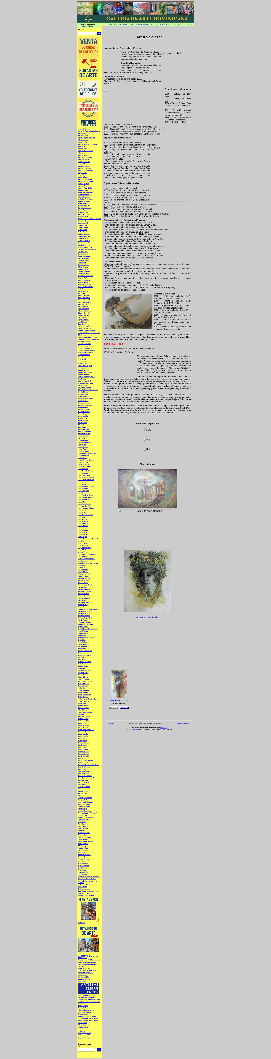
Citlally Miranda (84, 258)
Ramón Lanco (83, 749)
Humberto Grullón (84, 431)
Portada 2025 (83, 1027)
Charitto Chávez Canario (87, 249)
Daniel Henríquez (84, 284)
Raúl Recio (82, 758)
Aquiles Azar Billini (85, 188)
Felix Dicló (82, 359)
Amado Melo (82, 164)
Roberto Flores (83, 773)
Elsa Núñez (82, 324)
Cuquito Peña (83, 278)
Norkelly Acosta (84, 979)
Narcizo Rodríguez (85, 651)
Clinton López (83, 267)
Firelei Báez (82, 1023)
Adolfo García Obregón (86, 137)
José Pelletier (83, 488)
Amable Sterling (84, 162)
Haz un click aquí (132, 729)
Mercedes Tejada (84, 622)
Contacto (146, 24)
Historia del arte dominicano (88, 891)
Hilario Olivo (82, 423)
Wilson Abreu (83, 863)
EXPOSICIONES (175, 24)
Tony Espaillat (83, 826)
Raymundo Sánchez (85, 760)
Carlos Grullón (83, 232)
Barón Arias (82, 203)
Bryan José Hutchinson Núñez (89, 219)
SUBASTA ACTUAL (115, 24)
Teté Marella (82, 808)
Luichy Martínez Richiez (87, 554)
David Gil (81, 293)
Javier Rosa (82, 449)
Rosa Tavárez (83, 780)
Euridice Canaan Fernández (88, 339)
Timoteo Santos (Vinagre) (87, 813)
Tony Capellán (83, 824)
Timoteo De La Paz (85, 811)
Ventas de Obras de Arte (87, 879)
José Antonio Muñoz (85, 471)
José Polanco (83, 493)
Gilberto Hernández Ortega (88, 390)
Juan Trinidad (83, 523)
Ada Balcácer (83, 135)
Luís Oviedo (82, 567)
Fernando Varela (84, 355)
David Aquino (83, 291)
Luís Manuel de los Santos (88, 563)
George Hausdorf (84, 381)
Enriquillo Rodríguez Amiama (89, 333)
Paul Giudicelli (83, 683)
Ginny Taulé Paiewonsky (87, 962)
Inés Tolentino (83, 436)
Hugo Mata (82, 427)
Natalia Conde (83, 653)
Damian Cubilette (84, 280)
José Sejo (81, 501)
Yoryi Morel (82, 870)
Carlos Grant (82, 230)
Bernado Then (83, 212)
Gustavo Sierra (83, 403)
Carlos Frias (82, 225)
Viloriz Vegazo (83, 846)
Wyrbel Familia (83, 865)
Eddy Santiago (83, 309)
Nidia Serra (82, 659)
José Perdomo (83, 491)
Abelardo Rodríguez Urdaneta (89, 131)
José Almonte (83, 469)
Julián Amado (83, 526)
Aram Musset (83, 190)
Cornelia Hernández (85, 269)
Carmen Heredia (84, 243)
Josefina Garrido (84, 506)
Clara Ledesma (83, 260)
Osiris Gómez (83, 677)
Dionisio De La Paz (85, 300)
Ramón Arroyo (83, 745)
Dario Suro (82, 289)
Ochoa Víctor (83, 668)
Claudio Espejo (83, 265)
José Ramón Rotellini (86, 497)
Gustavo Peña (83, 401)
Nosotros (139, 24)
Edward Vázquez (84, 315)
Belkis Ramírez (83, 210)
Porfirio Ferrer (83, 719)
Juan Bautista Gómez (86, 508)
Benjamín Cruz (83, 205)
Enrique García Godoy (86, 330)
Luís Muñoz (82, 565)
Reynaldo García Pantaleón (88, 765)
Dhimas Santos (83, 295)
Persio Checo (83, 705)
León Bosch (82, 543)
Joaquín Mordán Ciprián (87, 453)
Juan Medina (82, 519)
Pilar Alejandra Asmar (86, 1010)
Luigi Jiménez (83, 556)
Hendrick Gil (82, 418)
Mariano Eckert (83, 594)
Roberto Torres (83, 771)
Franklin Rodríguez (85, 366)
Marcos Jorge (83, 583)
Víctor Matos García (85, 841)
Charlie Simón (83, 251)
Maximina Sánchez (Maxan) (88, 609)
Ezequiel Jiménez (84, 341)
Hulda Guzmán (83, 429)
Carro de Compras (84, 1033)
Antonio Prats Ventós (86, 181)
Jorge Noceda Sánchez (86, 460)
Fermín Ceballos (84, 348)
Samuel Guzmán (84, 787)
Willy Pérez (82, 861)
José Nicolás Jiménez (86, 486)
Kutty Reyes (82, 537)
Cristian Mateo (83, 273)
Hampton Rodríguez (85, 405)
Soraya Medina (83, 800)
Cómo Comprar (128, 24)
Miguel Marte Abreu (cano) (88, 629)
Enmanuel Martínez (85, 328)
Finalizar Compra (84, 1034)
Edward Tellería (84, 313)
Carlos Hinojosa (84, 236)
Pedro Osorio (83, 697)
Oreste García (83, 673)
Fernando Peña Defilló (86, 350)
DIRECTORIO (188, 24)
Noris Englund (83, 664)
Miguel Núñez (83, 631)
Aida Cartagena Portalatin (87, 144)
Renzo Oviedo (83, 762)
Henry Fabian (83, 420)
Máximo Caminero (84, 611)
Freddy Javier (83, 368)
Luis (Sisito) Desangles (86, 558)
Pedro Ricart (82, 703)
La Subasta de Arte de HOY (88, 970)
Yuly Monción (83, 872)
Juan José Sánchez (85, 515)
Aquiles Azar (82, 186)
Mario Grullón (83, 600)
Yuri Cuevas (82, 874)
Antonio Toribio (83, 184)
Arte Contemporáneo (85, 972)
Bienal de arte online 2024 (88, 1020)
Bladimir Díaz (83, 216)
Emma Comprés (84, 326)
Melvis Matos (83, 620)
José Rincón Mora (84, 499)
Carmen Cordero (84, 241)
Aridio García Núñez (85, 192)
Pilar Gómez (82, 710)
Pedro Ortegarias (84, 694)
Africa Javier (83, 142)
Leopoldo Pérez (84, 550)
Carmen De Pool (84, 968)
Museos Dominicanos (86, 895)
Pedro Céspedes (84, 688)
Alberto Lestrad (83, 153)
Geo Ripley (82, 379)
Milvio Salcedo (83, 644)
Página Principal (84, 1038)
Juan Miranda (83, 521)
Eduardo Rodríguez (85, 311)
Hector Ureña (83, 416)
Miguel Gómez (83, 626)
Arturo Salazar (83, 197)
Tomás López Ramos (85, 817)
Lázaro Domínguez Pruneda (88, 539)
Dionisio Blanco (84, 298)
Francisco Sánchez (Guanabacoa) (85, 1013)
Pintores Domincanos (86, 997)
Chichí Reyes (83, 254)
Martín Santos (83, 607)
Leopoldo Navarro (84, 548)
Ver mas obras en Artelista (147, 617)
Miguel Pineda (83, 633)
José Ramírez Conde (85, 495)
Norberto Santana (84, 662)
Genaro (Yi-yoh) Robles (86, 376)
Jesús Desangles (84, 451)
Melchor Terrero (84, 616)
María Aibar (82, 587)
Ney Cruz (81, 657)
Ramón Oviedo (83, 754)
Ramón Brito (82, 747)
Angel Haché (82, 175)
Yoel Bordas (82, 868)
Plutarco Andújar (84, 716)
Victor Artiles (83, 839)
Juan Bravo (82, 510)
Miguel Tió (81, 640)
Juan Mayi (81, 517)
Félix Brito (81, 357)
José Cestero (83, 473)
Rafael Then (82, 741)
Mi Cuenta (81, 1031)
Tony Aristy (82, 822)
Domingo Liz (82, 304)
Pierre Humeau (83, 708)
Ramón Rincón (83, 756)
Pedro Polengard (84, 701)
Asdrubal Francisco (85, 199)
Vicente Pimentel (84, 837)
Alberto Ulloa (83, 155)
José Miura (82, 484)
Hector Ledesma (84, 409)
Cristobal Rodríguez (85, 276)
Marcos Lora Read (85, 585)
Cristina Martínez (84, 271)
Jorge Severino (83, 464)
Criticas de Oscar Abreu (87, 1016)
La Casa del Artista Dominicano (85, 885)
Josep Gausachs (84, 466)
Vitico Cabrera (83, 850)
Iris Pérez (81, 438)
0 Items (84, 26)
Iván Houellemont (84, 442)
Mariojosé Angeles (85, 602)
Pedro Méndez (83, 692)
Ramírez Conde (83, 743)
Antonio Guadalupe (85, 179)
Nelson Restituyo (84, 655)
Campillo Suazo (84, 221)
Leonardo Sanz (83, 545)
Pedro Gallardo (83, 690)
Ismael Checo (83, 440)
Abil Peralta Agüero (85, 133)
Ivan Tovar (82, 444)
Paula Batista (83, 686)
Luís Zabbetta (83, 572)
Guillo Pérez (82, 396)
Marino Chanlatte (84, 598)
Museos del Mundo (85, 893)
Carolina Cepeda (84, 245)
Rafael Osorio (83, 736)
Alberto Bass (83, 146)
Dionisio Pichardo (84, 302)
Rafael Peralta (83, 738)
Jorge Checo (82, 458)
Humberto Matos (84, 434)
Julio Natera (82, 528)
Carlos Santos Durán (85, 238)
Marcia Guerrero (84, 578)
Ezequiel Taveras (84, 344)
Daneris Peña (83, 282)
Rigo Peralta (82, 769)
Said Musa (82, 784)
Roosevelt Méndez (85, 776)
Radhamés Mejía (84, 721)
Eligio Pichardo (83, 319)
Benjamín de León (84, 208)
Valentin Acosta (84, 833)
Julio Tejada (82, 532)
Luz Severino (83, 569)
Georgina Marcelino (85, 383)
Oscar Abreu (82, 675)
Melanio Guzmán (84, 613)
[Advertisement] (149, 644)
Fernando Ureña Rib (85, 352)
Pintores (81, 714)
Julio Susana (83, 530)
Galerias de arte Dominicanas (89, 876)
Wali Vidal (81, 852)
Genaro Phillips (84, 374)
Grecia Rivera (83, 392)
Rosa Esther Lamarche (86, 778)
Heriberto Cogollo (84, 1008)
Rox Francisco (83, 782)
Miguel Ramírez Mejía (86, 637)
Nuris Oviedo (83, 666)
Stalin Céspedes (84, 804)
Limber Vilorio (83, 552)
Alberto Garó (82, 148)
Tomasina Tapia (84, 819)
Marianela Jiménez (85, 591)
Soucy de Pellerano (85, 802)
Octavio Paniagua (84, 670)
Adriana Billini (83, 140)
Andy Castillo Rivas (85, 170)
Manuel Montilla (84, 576)
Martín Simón (83, 1006)
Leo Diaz (81, 541)
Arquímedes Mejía (84, 194)
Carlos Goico (83, 227)
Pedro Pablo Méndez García (88, 699)
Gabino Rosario (84, 370)
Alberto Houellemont (85, 151)
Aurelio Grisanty (84, 201)
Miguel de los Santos (86, 624)
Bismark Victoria (84, 214)
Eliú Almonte (82, 322)
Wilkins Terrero (83, 859)
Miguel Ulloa (82, 642)
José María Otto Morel (86, 480)
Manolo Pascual (84, 574)
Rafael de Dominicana (86, 730)
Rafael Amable (83, 725)
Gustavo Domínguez (85, 398)
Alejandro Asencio (85, 157)
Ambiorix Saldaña (84, 168)
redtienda (163, 728)
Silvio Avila (82, 795)
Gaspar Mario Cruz (85, 372)
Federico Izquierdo (85, 346)
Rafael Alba (82, 723)
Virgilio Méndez (83, 848)
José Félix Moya (84, 475)
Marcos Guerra (83, 580)
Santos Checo (83, 791)
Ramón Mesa (83, 981)
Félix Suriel (82, 361)
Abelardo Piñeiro (84, 129)
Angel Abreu (82, 173)
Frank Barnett (83, 363)
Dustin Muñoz (83, 306)
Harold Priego (83, 407)
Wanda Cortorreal (84, 855)
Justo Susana (83, 534)
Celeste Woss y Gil (85, 247)
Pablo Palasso (83, 679)
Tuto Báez (81, 830)
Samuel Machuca (84, 789)
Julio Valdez (82, 975)
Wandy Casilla (83, 977)
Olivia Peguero (83, 1025)
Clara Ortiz (82, 262)
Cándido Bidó (83, 223)
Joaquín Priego (83, 455)
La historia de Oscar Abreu (88, 1018)
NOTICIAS (81, 923)
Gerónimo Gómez (84, 387)
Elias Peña (82, 317)
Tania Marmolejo (84, 806)
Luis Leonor (82, 561)
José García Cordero (86, 477)
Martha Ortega (83, 605)
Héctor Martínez (84, 412)
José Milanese (83, 482)
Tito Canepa (82, 815)
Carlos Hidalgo (83, 234)
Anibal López (83, 177)
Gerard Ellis (82, 385)
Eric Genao (82, 335)
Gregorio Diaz (83, 394)
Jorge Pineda (83, 462)
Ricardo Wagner (84, 767)
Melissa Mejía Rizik (85, 618)
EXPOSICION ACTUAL (159, 24)
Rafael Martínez (83, 734)
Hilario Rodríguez (84, 425)
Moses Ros (82, 648)
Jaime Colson (83, 447)
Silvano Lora (82, 793)
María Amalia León (85, 589)
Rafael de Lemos (84, 732)
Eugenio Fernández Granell (88, 337)
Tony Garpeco (83, 828)
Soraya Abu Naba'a (85, 798)
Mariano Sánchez (84, 596)
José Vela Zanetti (84, 504)
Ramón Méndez (83, 751)
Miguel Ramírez (83, 635)
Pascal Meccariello (85, 681)
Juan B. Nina (82, 512)
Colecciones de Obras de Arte (89, 960)
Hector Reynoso (84, 414)
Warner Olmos (83, 857)
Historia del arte (84, 889)
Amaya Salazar (83, 166)
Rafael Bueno (83, 727)
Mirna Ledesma (83, 646)
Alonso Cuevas (83, 159)
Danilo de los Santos (85, 287)
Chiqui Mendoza (84, 256)
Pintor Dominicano (85, 712)
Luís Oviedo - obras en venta (89, 999)
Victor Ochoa (83, 844)
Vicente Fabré (83, 835)
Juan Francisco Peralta (87, 995)
